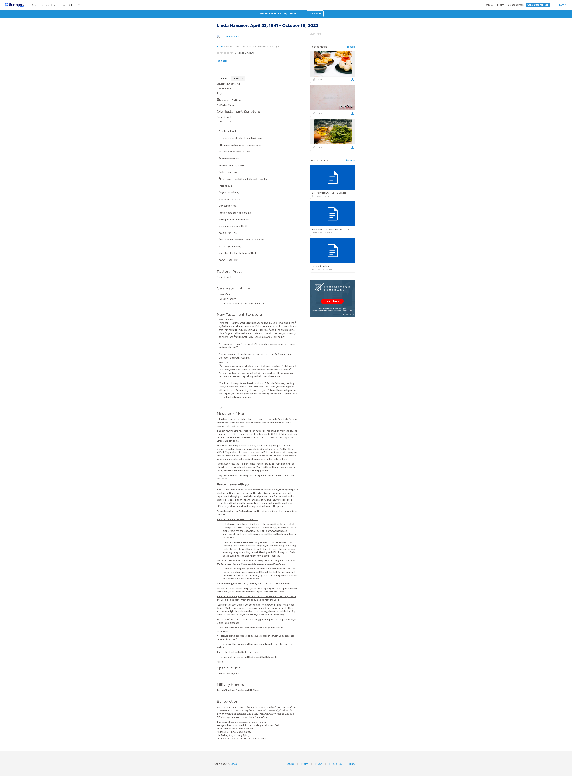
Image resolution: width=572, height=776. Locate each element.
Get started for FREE (537, 4)
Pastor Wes (317, 269)
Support (353, 763)
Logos (233, 763)
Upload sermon (516, 4)
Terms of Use (335, 763)
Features (489, 4)
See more (350, 46)
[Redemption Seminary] (332, 298)
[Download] (352, 80)
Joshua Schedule (320, 266)
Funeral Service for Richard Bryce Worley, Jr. (334, 229)
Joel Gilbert (317, 232)
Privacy (318, 763)
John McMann (232, 36)
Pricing (500, 4)
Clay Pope (316, 196)
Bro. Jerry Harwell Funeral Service (329, 192)
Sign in (562, 4)
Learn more (315, 13)
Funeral (220, 46)
